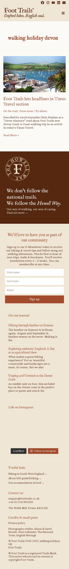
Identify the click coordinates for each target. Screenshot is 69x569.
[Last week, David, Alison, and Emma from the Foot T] (16, 430)
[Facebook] (42, 2)
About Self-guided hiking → (24, 478)
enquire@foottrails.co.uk (23, 498)
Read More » (11, 135)
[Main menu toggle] (63, 13)
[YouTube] (53, 2)
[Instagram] (48, 2)
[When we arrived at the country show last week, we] (52, 419)
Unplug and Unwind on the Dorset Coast (30, 377)
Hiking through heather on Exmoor (30, 325)
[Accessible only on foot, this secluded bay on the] (52, 430)
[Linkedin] (58, 2)
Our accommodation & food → (26, 482)
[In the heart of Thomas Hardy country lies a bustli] (16, 441)
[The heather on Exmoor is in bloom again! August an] (34, 419)
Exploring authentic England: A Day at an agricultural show (31, 351)
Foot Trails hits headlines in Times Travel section (34, 101)
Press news (26, 111)
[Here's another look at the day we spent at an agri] (16, 419)
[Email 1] (64, 2)
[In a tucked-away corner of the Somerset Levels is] (52, 441)
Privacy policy (16, 523)
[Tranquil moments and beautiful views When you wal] (34, 430)
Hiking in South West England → (27, 473)
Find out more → (17, 212)
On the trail (10, 111)
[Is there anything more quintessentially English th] (34, 441)
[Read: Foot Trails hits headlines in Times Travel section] (34, 74)
